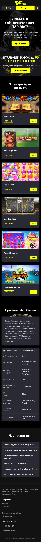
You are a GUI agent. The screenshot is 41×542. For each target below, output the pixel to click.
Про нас (5, 504)
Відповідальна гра (8, 516)
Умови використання (10, 510)
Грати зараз (20, 43)
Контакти (5, 507)
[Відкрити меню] (37, 8)
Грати (33, 121)
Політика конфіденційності (12, 513)
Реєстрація (25, 8)
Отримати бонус (20, 70)
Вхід (9, 8)
